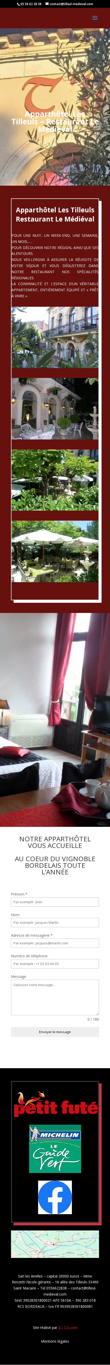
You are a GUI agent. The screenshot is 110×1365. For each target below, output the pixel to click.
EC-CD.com (67, 1327)
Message (18, 976)
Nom (15, 914)
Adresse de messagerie (32, 935)
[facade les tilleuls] (55, 366)
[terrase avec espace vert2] (55, 580)
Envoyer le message (55, 1032)
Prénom (19, 894)
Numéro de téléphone (29, 955)
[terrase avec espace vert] (55, 509)
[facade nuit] (55, 438)
